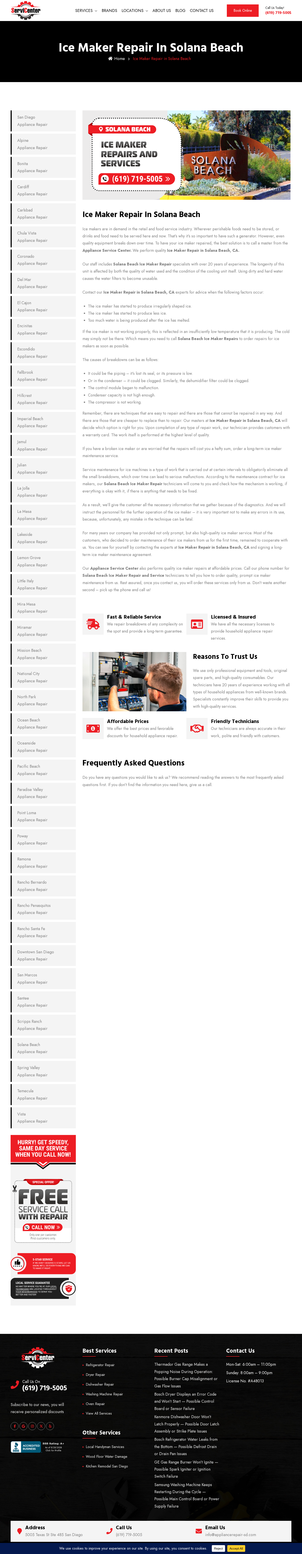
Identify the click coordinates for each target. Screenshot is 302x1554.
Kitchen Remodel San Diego (107, 1466)
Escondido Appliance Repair (32, 352)
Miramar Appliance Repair (32, 631)
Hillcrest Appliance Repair (32, 399)
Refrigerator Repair (100, 1364)
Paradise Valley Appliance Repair (32, 793)
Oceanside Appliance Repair (32, 746)
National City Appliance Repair (32, 677)
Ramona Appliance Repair (32, 862)
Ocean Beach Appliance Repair (32, 723)
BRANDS (109, 10)
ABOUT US (162, 10)
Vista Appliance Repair (32, 1117)
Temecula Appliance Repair (32, 1094)
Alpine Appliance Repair (32, 144)
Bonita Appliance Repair (32, 167)
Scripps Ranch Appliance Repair (32, 1025)
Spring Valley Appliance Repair (32, 1071)
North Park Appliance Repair (32, 700)
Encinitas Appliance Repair (32, 329)
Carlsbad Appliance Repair (32, 213)
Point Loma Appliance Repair (32, 816)
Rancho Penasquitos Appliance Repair (34, 909)
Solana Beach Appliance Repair (32, 1048)
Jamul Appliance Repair (32, 445)
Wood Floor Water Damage (106, 1456)
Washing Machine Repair (104, 1394)
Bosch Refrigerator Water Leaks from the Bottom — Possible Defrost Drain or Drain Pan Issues (186, 1447)
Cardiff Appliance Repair (32, 190)
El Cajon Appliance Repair (32, 306)
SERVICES (84, 10)
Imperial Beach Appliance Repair (32, 422)
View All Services (99, 1413)
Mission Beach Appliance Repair (32, 654)
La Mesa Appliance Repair (32, 515)
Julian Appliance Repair (32, 468)
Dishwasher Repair (100, 1384)
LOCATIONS (132, 10)
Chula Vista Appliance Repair (32, 236)
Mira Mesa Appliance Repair (32, 607)
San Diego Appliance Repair (32, 120)
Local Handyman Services (105, 1446)
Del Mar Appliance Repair (32, 283)
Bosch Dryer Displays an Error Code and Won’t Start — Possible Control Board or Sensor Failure (185, 1401)
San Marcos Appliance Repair (32, 978)
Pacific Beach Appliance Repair (32, 770)
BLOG (180, 10)
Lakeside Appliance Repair (32, 538)
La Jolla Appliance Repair (32, 491)
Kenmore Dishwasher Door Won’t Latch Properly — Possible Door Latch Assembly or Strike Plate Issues (186, 1424)
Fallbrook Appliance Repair (32, 375)
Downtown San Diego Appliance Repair (35, 955)
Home (119, 59)
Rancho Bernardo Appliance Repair (32, 885)
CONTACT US (202, 10)
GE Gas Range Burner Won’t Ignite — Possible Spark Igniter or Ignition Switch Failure (186, 1469)
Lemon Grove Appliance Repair (32, 561)
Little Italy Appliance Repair (32, 584)
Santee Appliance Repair (32, 1001)
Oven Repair (95, 1403)
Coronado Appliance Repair (32, 260)
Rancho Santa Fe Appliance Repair (32, 932)
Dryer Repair (95, 1374)
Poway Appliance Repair (32, 839)
